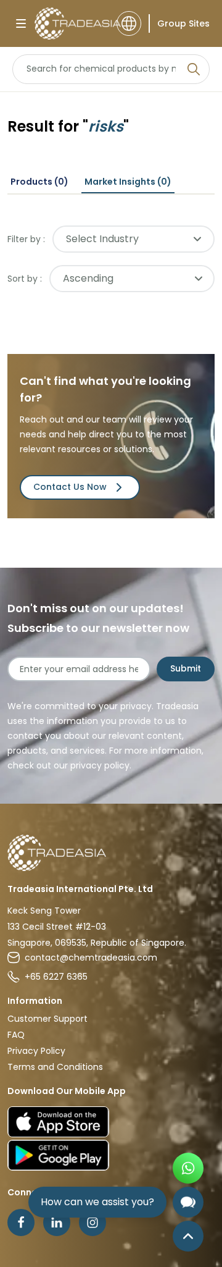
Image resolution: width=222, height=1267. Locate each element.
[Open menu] (21, 23)
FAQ (16, 1035)
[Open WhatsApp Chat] (188, 1168)
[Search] (193, 69)
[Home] (111, 853)
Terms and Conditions (55, 1067)
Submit (185, 668)
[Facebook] (21, 1222)
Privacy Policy (36, 1051)
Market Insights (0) (127, 181)
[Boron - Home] (72, 23)
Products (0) (39, 181)
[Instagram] (92, 1222)
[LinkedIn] (56, 1222)
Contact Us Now (70, 487)
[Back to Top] (188, 1236)
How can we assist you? (97, 1202)
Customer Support (47, 1018)
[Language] (129, 23)
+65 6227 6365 (56, 976)
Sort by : (24, 278)
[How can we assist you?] (188, 1202)
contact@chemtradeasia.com (91, 957)
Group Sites (183, 23)
